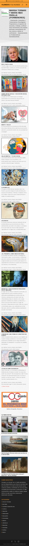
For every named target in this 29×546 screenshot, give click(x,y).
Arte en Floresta (6, 501)
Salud (24, 74)
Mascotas (4, 525)
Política (4, 530)
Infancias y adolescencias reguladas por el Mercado (13, 289)
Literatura (5, 523)
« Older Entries (5, 386)
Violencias (4, 220)
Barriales (4, 504)
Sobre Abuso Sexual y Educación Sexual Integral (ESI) (14, 94)
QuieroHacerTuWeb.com (19, 544)
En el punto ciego (7, 64)
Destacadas (5, 513)
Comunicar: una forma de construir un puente (14, 334)
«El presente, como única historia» (12, 254)
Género (4, 520)
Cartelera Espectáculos (8, 506)
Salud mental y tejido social (10, 156)
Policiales (4, 527)
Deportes (4, 511)
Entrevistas (5, 518)
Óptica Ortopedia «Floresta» (14, 409)
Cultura (4, 508)
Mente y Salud (6, 124)
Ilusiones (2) (5, 187)
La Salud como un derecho (9, 368)
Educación (19, 74)
